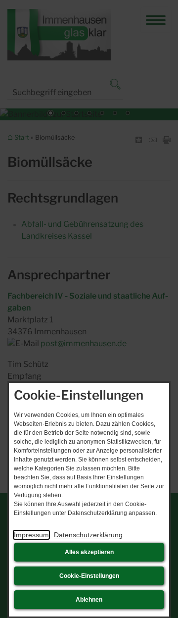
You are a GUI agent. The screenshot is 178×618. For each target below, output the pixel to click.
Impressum (31, 535)
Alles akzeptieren (89, 552)
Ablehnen (89, 599)
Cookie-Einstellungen (89, 575)
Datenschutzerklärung (88, 535)
